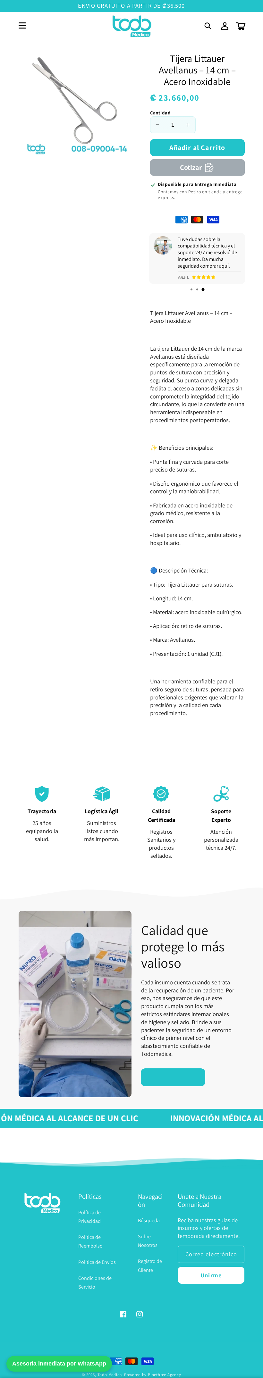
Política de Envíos (97, 1262)
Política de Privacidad (89, 1216)
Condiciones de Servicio (95, 1282)
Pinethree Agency (164, 1374)
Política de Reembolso (90, 1241)
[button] (208, 26)
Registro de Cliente (150, 1265)
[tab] (191, 289)
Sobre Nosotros (147, 1241)
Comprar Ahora (173, 1077)
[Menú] (22, 26)
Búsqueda (149, 1220)
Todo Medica (110, 1374)
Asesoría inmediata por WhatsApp (59, 1363)
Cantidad (160, 113)
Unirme (211, 1275)
